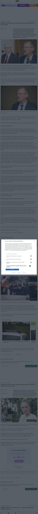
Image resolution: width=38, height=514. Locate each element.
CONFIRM (12, 269)
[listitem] (19, 253)
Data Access (19, 272)
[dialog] (19, 257)
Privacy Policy (24, 272)
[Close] (35, 241)
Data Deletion (14, 272)
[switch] (30, 256)
